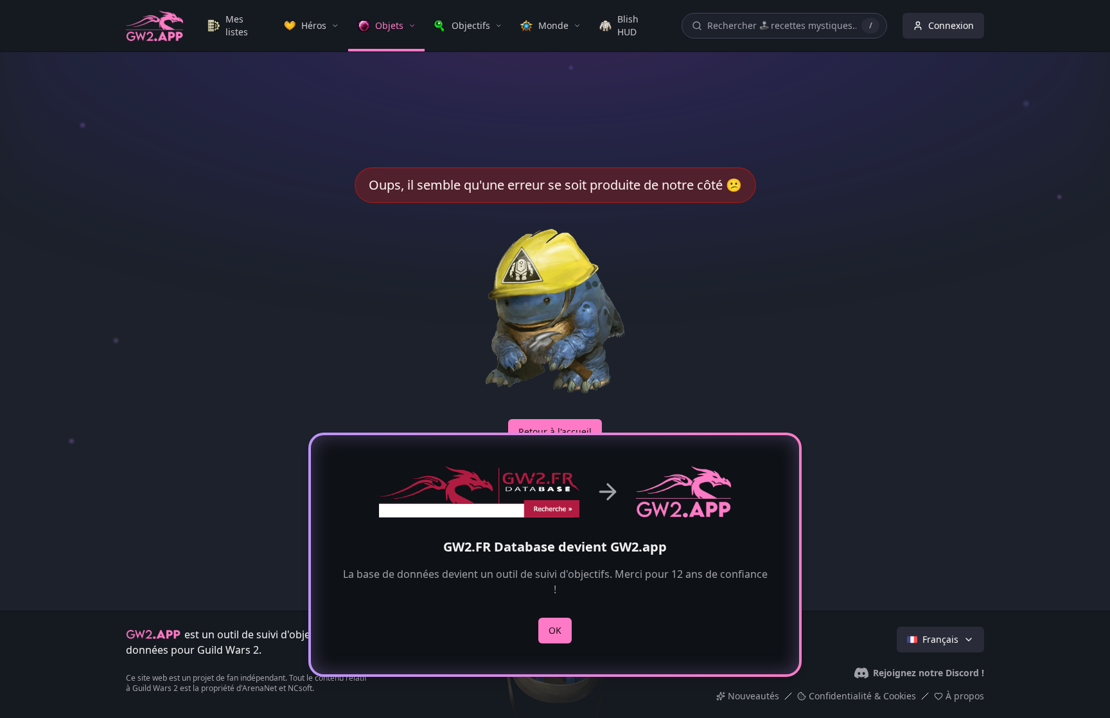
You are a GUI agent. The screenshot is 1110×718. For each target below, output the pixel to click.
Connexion (951, 25)
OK (555, 630)
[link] (236, 25)
